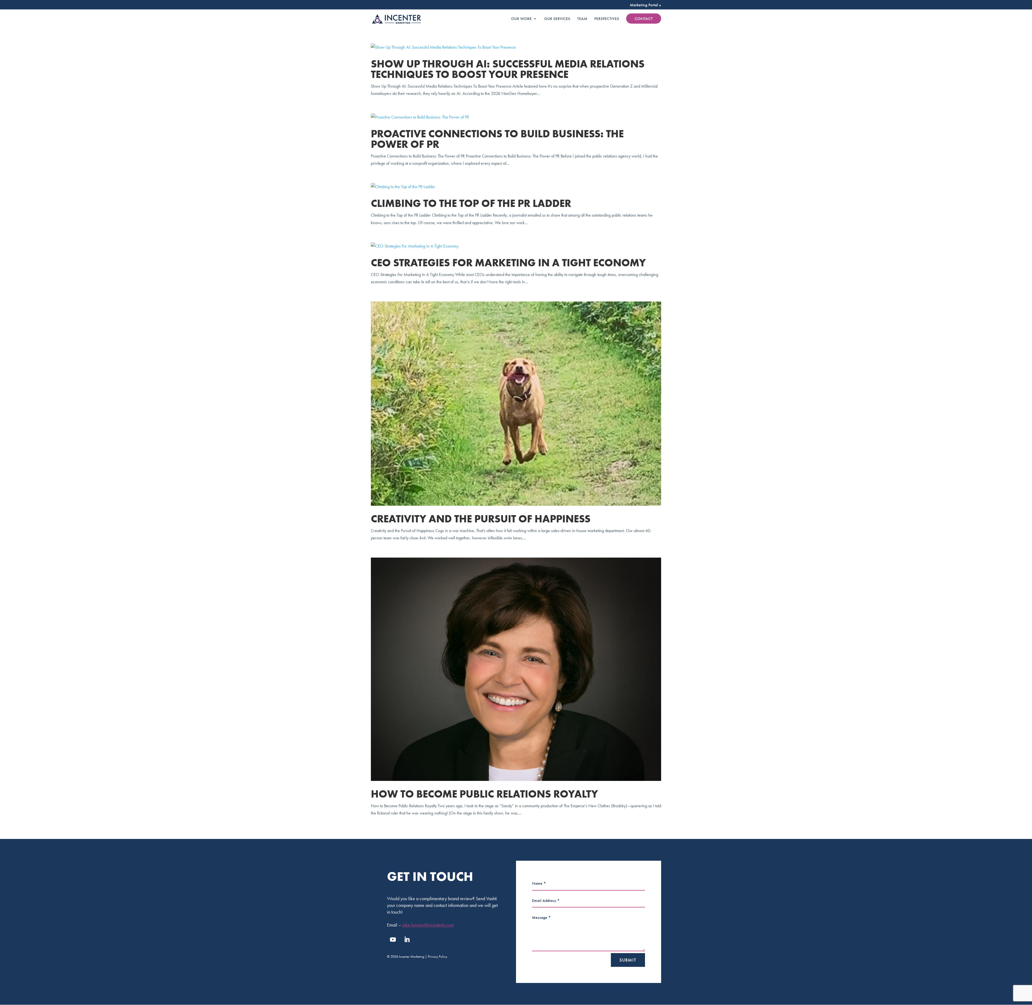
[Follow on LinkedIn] (407, 939)
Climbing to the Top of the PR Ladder (471, 203)
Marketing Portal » (645, 5)
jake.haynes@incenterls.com (428, 925)
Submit (627, 960)
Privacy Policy (437, 956)
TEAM (582, 19)
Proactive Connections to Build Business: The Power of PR (497, 139)
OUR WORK (521, 19)
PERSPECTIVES (606, 19)
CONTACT (644, 18)
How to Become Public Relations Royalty (484, 794)
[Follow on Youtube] (393, 939)
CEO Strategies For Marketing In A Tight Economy (508, 263)
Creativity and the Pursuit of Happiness (480, 519)
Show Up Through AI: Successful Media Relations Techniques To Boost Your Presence (507, 69)
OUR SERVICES (557, 19)
